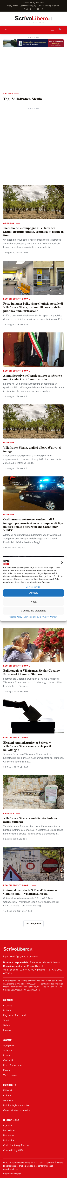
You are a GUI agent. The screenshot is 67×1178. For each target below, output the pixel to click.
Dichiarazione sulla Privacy (36, 617)
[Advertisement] (33, 144)
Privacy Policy (12, 6)
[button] (62, 562)
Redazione (8, 1130)
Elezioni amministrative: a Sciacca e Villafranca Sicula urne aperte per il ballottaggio (27, 746)
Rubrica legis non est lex (16, 1105)
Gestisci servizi (33, 587)
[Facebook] (34, 9)
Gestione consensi (12, 1173)
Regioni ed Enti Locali (17, 299)
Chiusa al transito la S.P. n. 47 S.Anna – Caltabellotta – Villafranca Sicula (30, 892)
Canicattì (8, 1060)
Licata (6, 1055)
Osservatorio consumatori (16, 1110)
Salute (6, 1025)
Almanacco (9, 1100)
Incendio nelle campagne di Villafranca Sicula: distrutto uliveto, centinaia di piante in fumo (33, 231)
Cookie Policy (15, 617)
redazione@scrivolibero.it (29, 966)
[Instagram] (42, 9)
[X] (38, 9)
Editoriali (7, 1090)
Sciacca (7, 1050)
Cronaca (9, 223)
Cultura (7, 1095)
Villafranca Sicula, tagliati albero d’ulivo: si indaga (32, 449)
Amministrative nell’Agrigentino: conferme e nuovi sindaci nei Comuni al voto (32, 377)
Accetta (33, 592)
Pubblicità (8, 1140)
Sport (6, 1020)
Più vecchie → (33, 923)
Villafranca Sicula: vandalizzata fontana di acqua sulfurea (31, 820)
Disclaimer (8, 1135)
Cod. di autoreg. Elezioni (48, 6)
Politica (7, 1010)
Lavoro (7, 1030)
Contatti (54, 617)
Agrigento (8, 1045)
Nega (33, 601)
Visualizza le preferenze (33, 610)
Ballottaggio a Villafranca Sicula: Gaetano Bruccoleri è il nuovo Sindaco (31, 672)
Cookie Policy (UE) (28, 6)
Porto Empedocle (12, 1065)
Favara (7, 1070)
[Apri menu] (52, 29)
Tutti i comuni (10, 1075)
